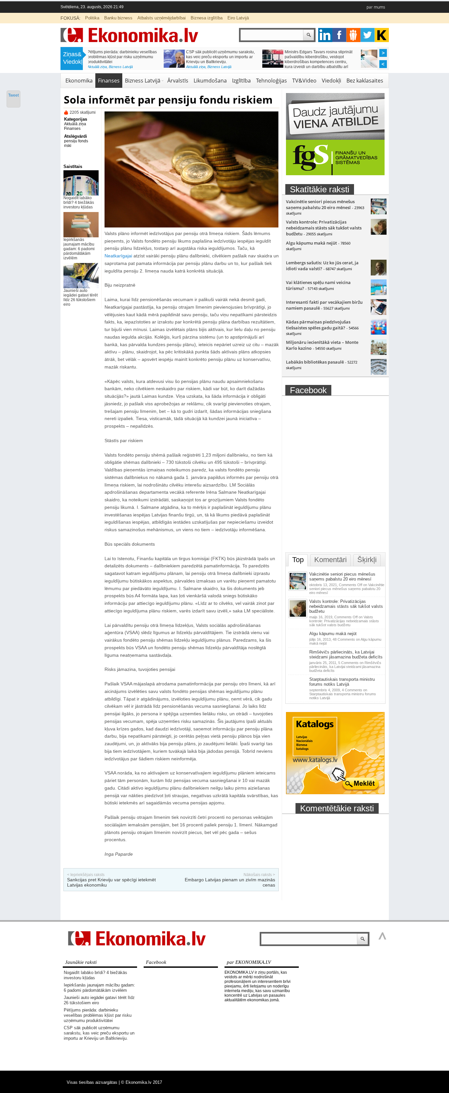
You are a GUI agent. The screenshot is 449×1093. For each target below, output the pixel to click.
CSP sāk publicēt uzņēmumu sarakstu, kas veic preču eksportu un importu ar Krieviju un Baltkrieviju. (144, 57)
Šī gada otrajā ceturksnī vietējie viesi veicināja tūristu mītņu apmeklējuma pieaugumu (340, 57)
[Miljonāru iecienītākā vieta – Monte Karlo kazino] (379, 353)
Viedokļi (331, 80)
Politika (92, 17)
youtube (382, 35)
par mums (375, 7)
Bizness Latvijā (144, 67)
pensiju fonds (76, 141)
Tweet (13, 95)
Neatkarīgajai (119, 255)
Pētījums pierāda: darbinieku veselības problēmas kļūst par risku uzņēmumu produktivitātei (97, 1015)
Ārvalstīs (177, 80)
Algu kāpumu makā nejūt (311, 243)
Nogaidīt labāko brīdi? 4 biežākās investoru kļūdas (78, 202)
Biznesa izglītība (207, 17)
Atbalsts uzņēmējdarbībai (161, 17)
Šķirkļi (367, 560)
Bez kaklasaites (364, 80)
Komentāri (330, 560)
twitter (368, 35)
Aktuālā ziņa (120, 67)
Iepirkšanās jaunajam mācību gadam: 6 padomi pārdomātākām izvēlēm (79, 248)
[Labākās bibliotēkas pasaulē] (379, 373)
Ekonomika (79, 80)
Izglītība (241, 80)
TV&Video (304, 80)
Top (298, 560)
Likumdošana (210, 80)
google (325, 35)
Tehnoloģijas (271, 80)
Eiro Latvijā (238, 17)
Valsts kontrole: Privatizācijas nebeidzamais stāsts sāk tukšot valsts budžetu (324, 228)
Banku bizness (118, 17)
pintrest (353, 35)
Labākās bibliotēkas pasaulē (315, 362)
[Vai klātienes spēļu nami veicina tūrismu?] (379, 294)
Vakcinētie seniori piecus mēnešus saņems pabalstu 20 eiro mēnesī (320, 204)
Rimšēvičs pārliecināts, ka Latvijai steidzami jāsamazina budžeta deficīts (346, 654)
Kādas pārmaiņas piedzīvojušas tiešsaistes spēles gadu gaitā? (318, 325)
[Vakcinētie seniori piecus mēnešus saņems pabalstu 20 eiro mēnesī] (379, 213)
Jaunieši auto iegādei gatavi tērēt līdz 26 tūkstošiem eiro (80, 297)
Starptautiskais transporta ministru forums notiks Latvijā (342, 682)
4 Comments (342, 694)
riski (67, 145)
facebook (339, 35)
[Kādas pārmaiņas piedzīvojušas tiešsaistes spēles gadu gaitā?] (379, 333)
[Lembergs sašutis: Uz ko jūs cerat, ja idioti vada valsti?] (379, 274)
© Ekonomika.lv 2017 (141, 1082)
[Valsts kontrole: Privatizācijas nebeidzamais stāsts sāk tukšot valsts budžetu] (379, 233)
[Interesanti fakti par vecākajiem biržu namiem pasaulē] (379, 313)
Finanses (109, 80)
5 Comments (345, 667)
